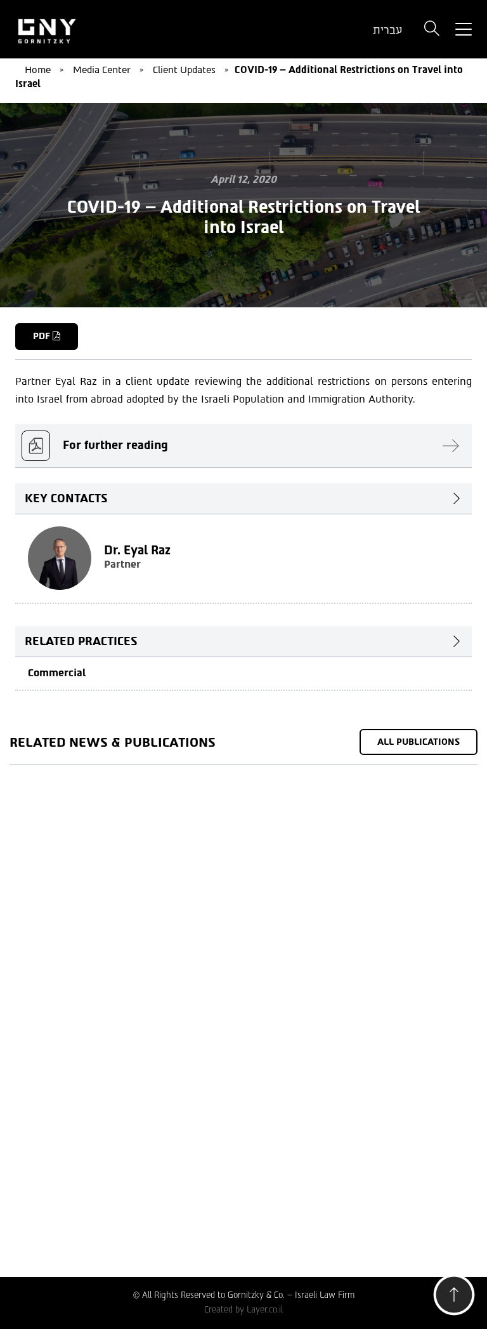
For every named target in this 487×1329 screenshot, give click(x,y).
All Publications (418, 742)
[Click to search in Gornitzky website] (431, 29)
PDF (43, 336)
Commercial (57, 673)
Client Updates (184, 70)
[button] (454, 1298)
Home (38, 70)
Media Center (102, 70)
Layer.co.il (265, 1309)
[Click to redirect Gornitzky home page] (85, 29)
